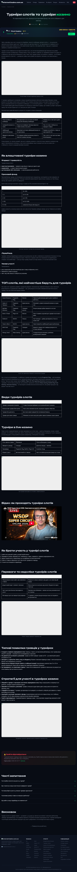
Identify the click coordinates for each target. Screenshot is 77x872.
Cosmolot (36, 853)
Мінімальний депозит (48, 847)
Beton (27, 853)
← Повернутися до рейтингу (38, 826)
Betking (36, 851)
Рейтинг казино (64, 841)
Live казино (46, 851)
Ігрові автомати (47, 853)
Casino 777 (36, 843)
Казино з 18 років (47, 855)
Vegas (35, 845)
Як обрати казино (65, 847)
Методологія (64, 855)
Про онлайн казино (65, 849)
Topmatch (28, 857)
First (27, 851)
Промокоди (46, 859)
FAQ (68, 2)
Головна (3, 6)
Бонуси (55, 2)
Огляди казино (64, 843)
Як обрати (49, 2)
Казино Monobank (47, 861)
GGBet (27, 855)
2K (26, 841)
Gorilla (27, 849)
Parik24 (36, 857)
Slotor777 (36, 847)
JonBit (27, 845)
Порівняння (41, 2)
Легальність (62, 2)
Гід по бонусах (64, 851)
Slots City (28, 847)
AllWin (27, 843)
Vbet (35, 841)
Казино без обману (48, 857)
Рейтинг (29, 2)
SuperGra (36, 855)
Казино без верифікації (49, 845)
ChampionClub (37, 849)
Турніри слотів (46, 843)
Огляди (35, 2)
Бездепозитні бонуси (48, 841)
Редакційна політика (66, 859)
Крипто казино (47, 849)
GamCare (23, 761)
